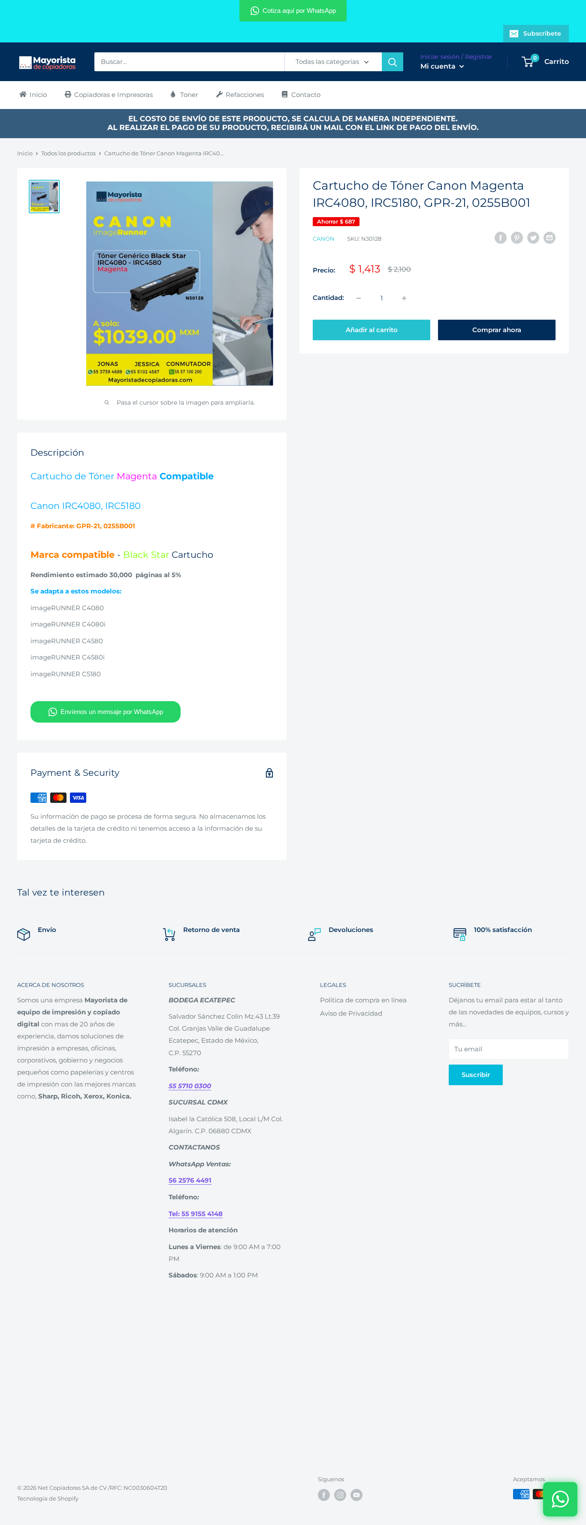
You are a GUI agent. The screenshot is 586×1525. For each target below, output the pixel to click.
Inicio (25, 153)
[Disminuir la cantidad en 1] (359, 298)
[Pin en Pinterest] (517, 237)
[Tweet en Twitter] (533, 237)
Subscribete (542, 33)
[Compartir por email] (550, 237)
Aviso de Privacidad (351, 1013)
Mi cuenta (438, 66)
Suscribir (476, 1075)
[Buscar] (392, 61)
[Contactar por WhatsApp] (560, 1499)
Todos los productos (68, 153)
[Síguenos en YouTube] (356, 1495)
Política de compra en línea (363, 1000)
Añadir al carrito (372, 330)
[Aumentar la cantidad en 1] (404, 298)
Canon (324, 238)
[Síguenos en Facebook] (324, 1495)
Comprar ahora (496, 330)
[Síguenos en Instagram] (340, 1495)
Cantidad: (328, 298)
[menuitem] (32, 94)
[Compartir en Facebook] (501, 237)
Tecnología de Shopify (48, 1498)
